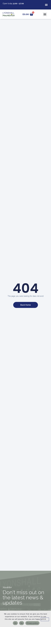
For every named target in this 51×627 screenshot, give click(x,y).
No (21, 623)
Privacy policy (32, 623)
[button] (46, 5)
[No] (45, 619)
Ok (15, 623)
